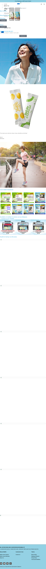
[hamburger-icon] (18, 3)
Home (5, 4)
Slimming (6, 13)
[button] (1, 227)
